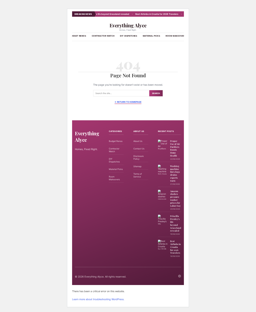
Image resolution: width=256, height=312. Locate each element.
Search (156, 93)
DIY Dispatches (128, 36)
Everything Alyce (128, 25)
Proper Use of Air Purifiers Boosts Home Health (175, 148)
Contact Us (138, 148)
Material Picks (151, 36)
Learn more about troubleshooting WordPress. (98, 299)
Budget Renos (78, 36)
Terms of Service (137, 175)
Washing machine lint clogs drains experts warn (175, 173)
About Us (137, 141)
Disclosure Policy (138, 157)
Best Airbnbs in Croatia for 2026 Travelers (150, 14)
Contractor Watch (103, 36)
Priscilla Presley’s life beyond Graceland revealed (98, 14)
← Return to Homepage (128, 102)
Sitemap (137, 166)
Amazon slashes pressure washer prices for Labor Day (175, 198)
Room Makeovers (176, 36)
